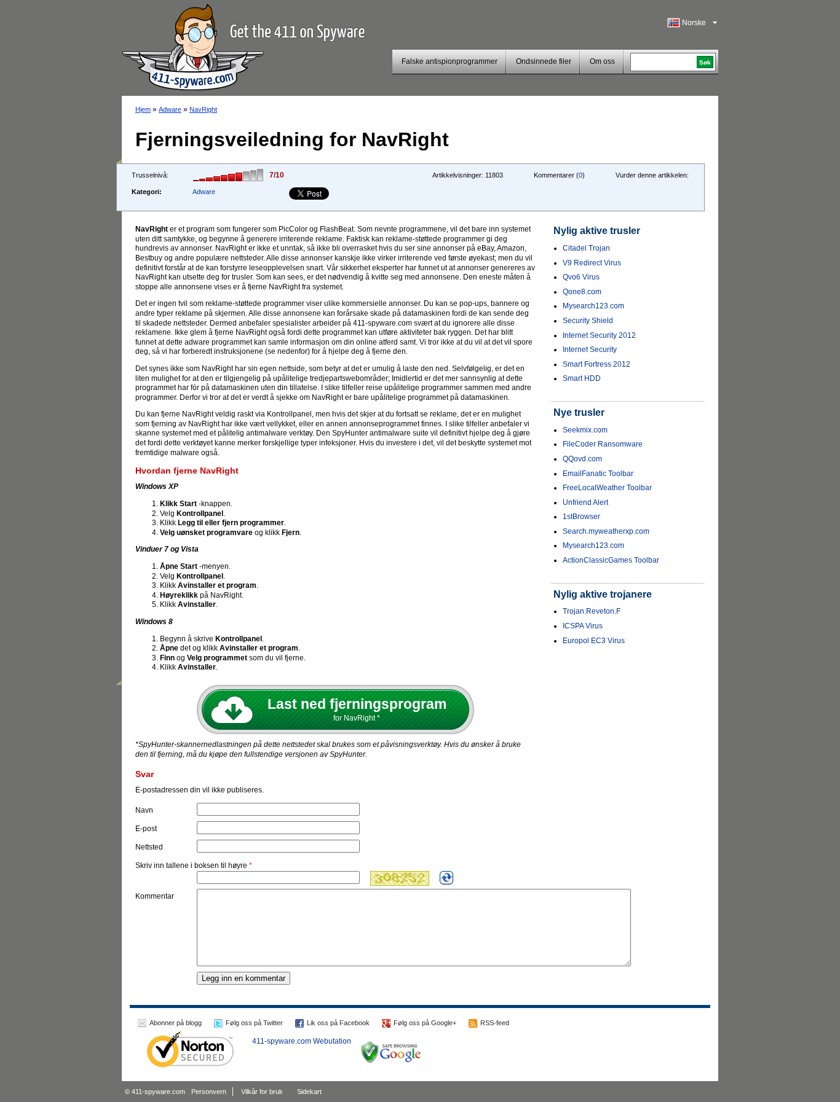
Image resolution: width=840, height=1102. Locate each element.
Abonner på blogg (175, 1022)
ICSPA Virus (583, 626)
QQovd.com (582, 459)
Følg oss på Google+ (425, 1022)
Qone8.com (582, 291)
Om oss (602, 61)
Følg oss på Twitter (254, 1022)
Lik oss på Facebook (338, 1022)
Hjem (143, 109)
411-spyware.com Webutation (301, 1041)
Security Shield (588, 320)
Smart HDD (582, 378)
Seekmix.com (585, 430)
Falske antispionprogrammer (449, 61)
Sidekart (309, 1091)
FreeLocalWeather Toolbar (607, 487)
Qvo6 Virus (581, 277)
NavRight (203, 109)
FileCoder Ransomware (603, 444)
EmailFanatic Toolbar (598, 473)
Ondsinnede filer (543, 61)
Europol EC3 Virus (594, 640)
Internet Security (590, 349)
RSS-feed (494, 1022)
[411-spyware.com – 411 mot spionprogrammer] (193, 45)
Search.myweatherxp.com (606, 531)
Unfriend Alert (585, 502)
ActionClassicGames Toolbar (611, 560)
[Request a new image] (446, 878)
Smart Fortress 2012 (596, 364)
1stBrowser (581, 516)
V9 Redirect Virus (592, 263)
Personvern (208, 1091)
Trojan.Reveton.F (591, 611)
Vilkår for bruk (262, 1091)
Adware (170, 109)
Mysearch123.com (593, 306)
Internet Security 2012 (599, 335)
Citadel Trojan (586, 248)
